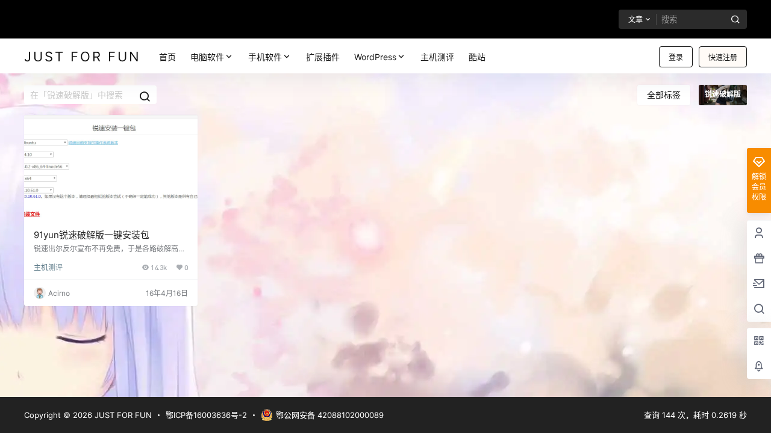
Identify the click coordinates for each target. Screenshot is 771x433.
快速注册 (722, 57)
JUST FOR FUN (122, 415)
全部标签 (664, 95)
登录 (676, 57)
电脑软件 (207, 57)
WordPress (375, 57)
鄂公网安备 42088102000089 (330, 415)
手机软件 (265, 57)
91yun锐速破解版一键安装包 (91, 235)
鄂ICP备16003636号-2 (206, 415)
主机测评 (48, 267)
